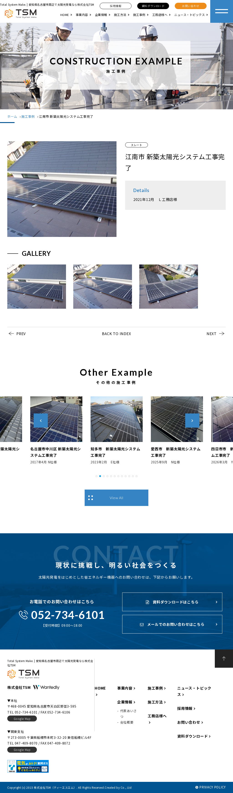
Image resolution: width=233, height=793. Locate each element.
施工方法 (120, 15)
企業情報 (101, 15)
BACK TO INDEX (116, 333)
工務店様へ (160, 15)
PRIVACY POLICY (212, 787)
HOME (64, 15)
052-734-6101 (68, 614)
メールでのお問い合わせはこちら (175, 624)
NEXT (212, 333)
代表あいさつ (128, 713)
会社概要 (127, 722)
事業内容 (82, 15)
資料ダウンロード (192, 736)
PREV (21, 333)
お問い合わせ (188, 722)
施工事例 (139, 15)
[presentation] (41, 420)
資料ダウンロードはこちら (175, 602)
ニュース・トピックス (189, 15)
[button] (96, 475)
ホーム (12, 116)
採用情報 (184, 708)
